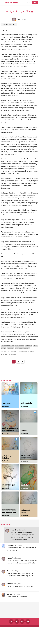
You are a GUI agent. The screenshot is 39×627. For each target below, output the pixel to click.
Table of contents (9, 24)
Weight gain (10, 348)
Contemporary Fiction (7, 345)
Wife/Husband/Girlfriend (22, 348)
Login (28, 2)
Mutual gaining (19, 345)
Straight (3, 348)
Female (35, 345)
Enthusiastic (28, 345)
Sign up (34, 2)
